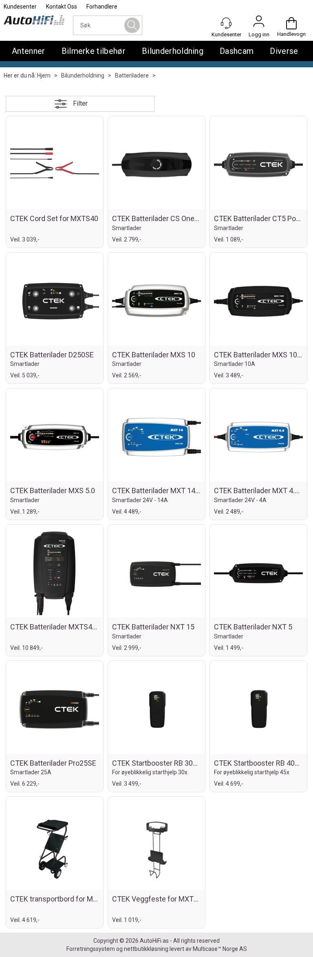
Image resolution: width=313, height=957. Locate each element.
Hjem (44, 75)
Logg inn (259, 23)
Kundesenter (20, 6)
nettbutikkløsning (146, 949)
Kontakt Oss (61, 6)
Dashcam (236, 51)
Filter (80, 103)
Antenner (28, 51)
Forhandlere (101, 6)
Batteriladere (132, 75)
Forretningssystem (90, 949)
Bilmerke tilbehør (94, 51)
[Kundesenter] (226, 23)
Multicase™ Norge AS (220, 949)
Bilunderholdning (172, 51)
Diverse (284, 51)
